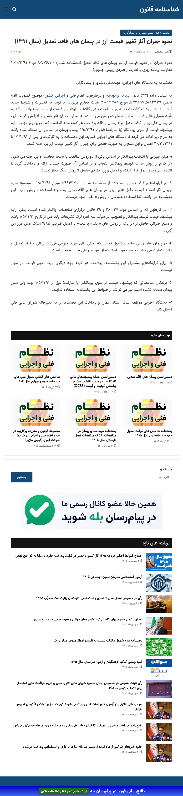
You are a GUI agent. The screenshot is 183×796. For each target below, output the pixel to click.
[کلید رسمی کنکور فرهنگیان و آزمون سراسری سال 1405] (159, 668)
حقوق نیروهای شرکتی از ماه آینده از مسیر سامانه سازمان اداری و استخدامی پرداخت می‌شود (82, 746)
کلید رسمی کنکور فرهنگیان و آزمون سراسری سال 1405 (106, 661)
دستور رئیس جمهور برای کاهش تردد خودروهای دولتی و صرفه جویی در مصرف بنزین (87, 619)
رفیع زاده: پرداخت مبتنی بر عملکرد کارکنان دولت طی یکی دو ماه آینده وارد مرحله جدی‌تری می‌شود (77, 725)
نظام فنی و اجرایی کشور (64, 95)
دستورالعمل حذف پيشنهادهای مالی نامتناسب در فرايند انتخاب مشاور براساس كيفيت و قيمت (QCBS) (93, 381)
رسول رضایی (161, 51)
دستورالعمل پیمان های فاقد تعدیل (149, 376)
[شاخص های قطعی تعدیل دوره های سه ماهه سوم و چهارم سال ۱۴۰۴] (35, 358)
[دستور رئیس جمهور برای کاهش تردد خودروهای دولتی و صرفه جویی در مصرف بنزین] (159, 626)
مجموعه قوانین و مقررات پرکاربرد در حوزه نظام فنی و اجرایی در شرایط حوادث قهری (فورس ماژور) (36, 435)
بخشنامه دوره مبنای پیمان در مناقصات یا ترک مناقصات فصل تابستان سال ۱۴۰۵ (95, 435)
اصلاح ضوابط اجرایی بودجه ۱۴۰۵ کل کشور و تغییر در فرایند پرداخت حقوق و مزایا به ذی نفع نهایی (78, 555)
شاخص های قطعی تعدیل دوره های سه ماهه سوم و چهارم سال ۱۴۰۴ (37, 379)
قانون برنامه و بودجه (122, 95)
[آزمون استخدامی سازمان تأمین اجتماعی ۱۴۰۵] (159, 583)
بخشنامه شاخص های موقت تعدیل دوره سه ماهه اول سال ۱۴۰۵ (149, 433)
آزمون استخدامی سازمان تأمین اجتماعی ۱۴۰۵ (112, 576)
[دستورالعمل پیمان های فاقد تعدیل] (147, 358)
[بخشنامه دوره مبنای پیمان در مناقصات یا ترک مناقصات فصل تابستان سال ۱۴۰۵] (91, 413)
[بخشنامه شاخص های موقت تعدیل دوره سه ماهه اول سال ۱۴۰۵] (147, 413)
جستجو (166, 469)
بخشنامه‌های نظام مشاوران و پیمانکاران (146, 32)
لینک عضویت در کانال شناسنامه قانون (64, 791)
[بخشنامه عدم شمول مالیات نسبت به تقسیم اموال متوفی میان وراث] (159, 647)
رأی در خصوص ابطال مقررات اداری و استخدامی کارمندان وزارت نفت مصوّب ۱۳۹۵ (89, 598)
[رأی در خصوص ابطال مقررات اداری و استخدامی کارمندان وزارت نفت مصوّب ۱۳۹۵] (159, 604)
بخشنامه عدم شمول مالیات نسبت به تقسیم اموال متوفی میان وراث (98, 640)
